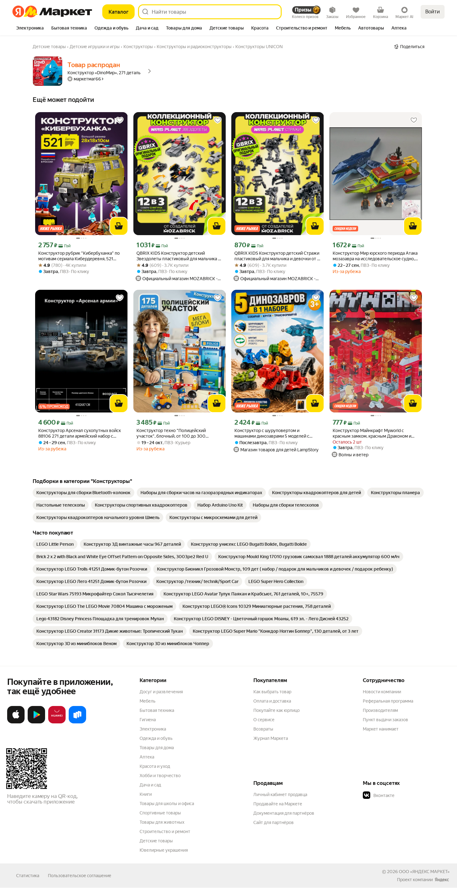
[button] (406, 795)
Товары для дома (157, 747)
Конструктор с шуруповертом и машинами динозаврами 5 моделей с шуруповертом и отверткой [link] (271, 433)
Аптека (147, 756)
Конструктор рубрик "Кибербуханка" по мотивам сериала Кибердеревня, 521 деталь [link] (79, 256)
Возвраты (263, 728)
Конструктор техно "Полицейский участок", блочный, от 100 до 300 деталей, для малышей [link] (171, 433)
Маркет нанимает (381, 728)
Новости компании (382, 691)
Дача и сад (150, 784)
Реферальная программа (388, 701)
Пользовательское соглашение (79, 875)
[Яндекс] (442, 879)
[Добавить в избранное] (119, 120)
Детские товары (156, 840)
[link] (83, 493)
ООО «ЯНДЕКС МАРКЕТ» (424, 871)
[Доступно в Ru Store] (77, 722)
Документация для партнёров (283, 813)
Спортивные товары (160, 812)
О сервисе (264, 719)
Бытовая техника (157, 710)
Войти (432, 12)
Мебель (147, 701)
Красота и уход (155, 766)
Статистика (27, 875)
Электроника (153, 728)
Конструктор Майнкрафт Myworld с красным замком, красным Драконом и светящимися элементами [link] (372, 433)
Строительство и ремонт (165, 831)
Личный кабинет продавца (280, 794)
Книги (146, 794)
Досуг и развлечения (161, 691)
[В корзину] (118, 226)
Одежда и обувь (156, 738)
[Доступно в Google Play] (36, 722)
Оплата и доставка (272, 701)
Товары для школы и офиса (167, 803)
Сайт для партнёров (273, 822)
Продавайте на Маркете (277, 803)
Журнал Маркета (270, 738)
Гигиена (148, 719)
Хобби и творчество (160, 775)
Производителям (380, 710)
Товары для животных (162, 822)
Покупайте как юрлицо (276, 710)
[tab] (30, 28)
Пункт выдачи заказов (385, 719)
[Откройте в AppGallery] (57, 722)
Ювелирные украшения (164, 850)
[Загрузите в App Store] (16, 722)
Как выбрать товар (272, 691)
